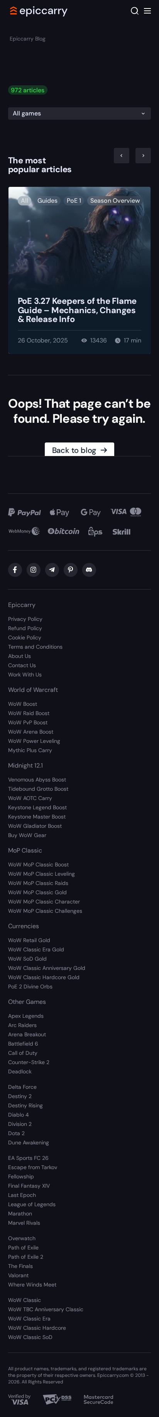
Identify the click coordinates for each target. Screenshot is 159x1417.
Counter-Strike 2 (28, 1062)
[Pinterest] (71, 570)
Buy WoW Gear (27, 835)
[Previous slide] (121, 155)
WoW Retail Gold (29, 940)
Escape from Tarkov (32, 1167)
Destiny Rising (25, 1105)
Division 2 (20, 1123)
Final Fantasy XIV (29, 1185)
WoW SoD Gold (27, 958)
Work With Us (25, 674)
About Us (19, 656)
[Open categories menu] (147, 10)
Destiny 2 (20, 1096)
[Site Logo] (39, 11)
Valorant (18, 1275)
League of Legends (32, 1204)
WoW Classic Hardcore (37, 1327)
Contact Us (22, 665)
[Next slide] (143, 155)
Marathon (20, 1213)
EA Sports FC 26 (28, 1157)
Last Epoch (22, 1195)
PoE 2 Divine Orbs (30, 986)
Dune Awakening (28, 1142)
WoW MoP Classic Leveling (41, 873)
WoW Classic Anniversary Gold (46, 967)
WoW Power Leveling (34, 740)
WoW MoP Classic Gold (37, 892)
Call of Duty (22, 1052)
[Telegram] (52, 570)
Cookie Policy (24, 637)
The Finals (20, 1266)
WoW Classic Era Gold (36, 949)
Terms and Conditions (35, 646)
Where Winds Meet (32, 1284)
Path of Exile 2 (25, 1256)
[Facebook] (15, 570)
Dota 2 (16, 1133)
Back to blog (74, 450)
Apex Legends (26, 1015)
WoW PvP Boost (27, 722)
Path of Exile (23, 1247)
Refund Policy (25, 628)
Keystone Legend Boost (37, 807)
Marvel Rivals (24, 1222)
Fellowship (21, 1176)
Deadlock (20, 1071)
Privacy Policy (25, 618)
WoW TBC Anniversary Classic (45, 1309)
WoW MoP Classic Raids (38, 883)
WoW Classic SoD (30, 1337)
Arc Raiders (22, 1025)
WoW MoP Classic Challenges (45, 910)
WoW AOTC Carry (30, 798)
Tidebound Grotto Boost (38, 788)
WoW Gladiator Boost (35, 825)
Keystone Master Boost (37, 816)
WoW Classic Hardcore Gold (44, 977)
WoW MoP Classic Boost (38, 864)
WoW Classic (24, 1300)
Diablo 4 (18, 1114)
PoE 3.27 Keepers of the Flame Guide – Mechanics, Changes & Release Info (77, 310)
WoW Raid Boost (28, 713)
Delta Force (22, 1086)
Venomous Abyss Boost (37, 779)
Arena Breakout (27, 1034)
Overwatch (22, 1238)
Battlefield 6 (23, 1043)
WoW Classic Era (29, 1318)
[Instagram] (34, 570)
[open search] (134, 11)
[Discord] (89, 570)
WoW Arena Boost (30, 731)
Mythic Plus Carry (30, 750)
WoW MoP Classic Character (44, 901)
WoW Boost (22, 703)
